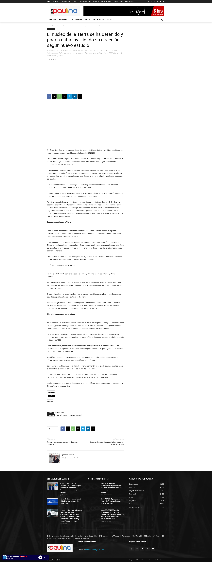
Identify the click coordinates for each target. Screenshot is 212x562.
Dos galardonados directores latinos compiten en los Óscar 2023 (107, 443)
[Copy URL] (80, 96)
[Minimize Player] (44, 557)
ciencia (59, 415)
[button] (162, 19)
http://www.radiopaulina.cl (70, 458)
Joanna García (68, 455)
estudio (65, 415)
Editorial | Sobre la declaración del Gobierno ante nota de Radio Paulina (71, 501)
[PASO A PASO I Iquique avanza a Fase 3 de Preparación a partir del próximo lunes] (93, 501)
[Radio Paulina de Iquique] (64, 11)
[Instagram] (151, 1)
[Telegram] (69, 96)
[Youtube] (163, 1)
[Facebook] (148, 1)
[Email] (64, 96)
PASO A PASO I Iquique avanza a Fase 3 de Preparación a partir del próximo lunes (112, 501)
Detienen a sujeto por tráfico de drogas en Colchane (62, 443)
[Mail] (154, 1)
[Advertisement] (85, 77)
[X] (160, 1)
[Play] (40, 557)
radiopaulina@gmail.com (94, 550)
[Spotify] (157, 1)
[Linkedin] (74, 96)
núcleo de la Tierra (75, 415)
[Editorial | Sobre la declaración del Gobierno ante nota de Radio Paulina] (52, 501)
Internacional (56, 26)
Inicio (48, 26)
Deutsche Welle (59, 412)
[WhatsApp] (59, 96)
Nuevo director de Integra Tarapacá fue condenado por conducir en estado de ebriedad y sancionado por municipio (70, 488)
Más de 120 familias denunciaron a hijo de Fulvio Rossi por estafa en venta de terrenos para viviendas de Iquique (111, 488)
